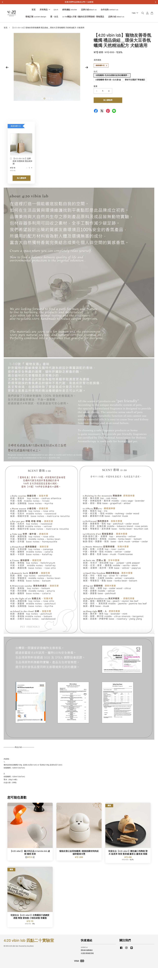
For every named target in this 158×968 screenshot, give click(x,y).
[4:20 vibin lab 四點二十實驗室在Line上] (131, 949)
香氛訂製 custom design (35, 16)
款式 (95, 71)
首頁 (34, 9)
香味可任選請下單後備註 (135, 80)
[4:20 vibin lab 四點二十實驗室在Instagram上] (126, 949)
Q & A (56, 9)
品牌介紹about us (89, 9)
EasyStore (30, 946)
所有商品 (44, 9)
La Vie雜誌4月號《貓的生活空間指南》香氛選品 (83, 16)
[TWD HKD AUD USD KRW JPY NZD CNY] (134, 13)
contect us (84, 947)
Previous (7, 67)
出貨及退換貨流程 (87, 953)
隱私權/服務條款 (87, 950)
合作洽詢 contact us (109, 9)
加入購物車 (21, 178)
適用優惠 (97, 60)
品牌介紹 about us (116, 16)
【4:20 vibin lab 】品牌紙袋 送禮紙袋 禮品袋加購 (22, 161)
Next (87, 67)
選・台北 (54, 16)
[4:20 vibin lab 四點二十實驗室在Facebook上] (121, 949)
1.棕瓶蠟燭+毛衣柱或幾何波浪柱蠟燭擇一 (112, 75)
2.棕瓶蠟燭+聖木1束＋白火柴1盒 (108, 80)
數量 (95, 86)
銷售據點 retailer (69, 9)
